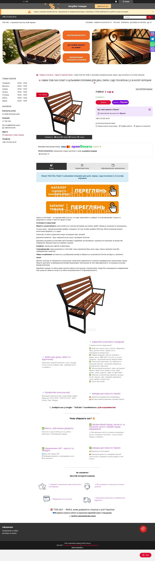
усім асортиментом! (107, 407)
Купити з (116, 102)
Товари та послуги (101, 22)
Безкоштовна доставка (106, 123)
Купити (103, 102)
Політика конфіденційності (89, 545)
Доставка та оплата (138, 22)
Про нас (116, 22)
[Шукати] (149, 17)
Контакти (125, 22)
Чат (147, 555)
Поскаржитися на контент (71, 545)
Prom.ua (88, 543)
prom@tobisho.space (12, 125)
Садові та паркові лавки (64, 75)
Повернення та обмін (10, 531)
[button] (143, 529)
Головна (89, 22)
